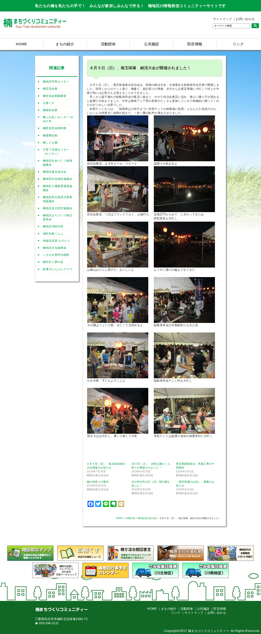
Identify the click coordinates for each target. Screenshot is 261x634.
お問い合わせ (245, 19)
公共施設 (151, 44)
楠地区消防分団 (53, 226)
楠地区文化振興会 (54, 247)
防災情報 (194, 44)
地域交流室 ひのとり (56, 240)
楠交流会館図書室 (54, 95)
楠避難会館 (50, 135)
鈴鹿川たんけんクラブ (57, 269)
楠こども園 (50, 142)
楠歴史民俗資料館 (54, 128)
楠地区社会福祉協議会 (57, 178)
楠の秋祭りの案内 (98, 481)
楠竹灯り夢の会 (53, 261)
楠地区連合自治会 (54, 171)
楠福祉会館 (50, 110)
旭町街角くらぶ (53, 233)
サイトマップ (222, 19)
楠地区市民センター (56, 81)
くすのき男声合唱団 (56, 254)
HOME (21, 44)
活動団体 (108, 44)
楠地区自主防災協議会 (57, 208)
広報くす (49, 103)
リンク (238, 44)
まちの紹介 (65, 44)
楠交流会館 (50, 88)
